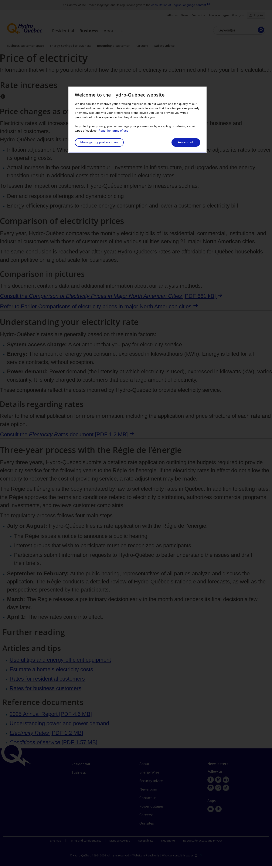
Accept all (186, 142)
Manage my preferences (99, 142)
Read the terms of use (113, 130)
